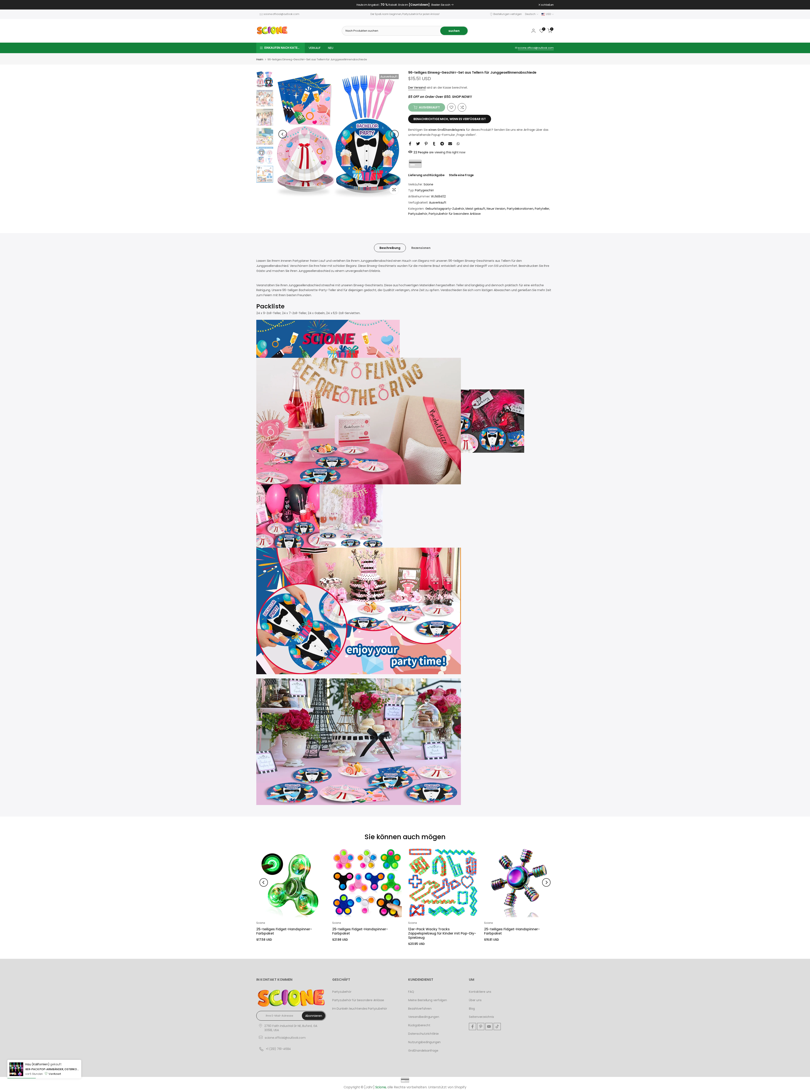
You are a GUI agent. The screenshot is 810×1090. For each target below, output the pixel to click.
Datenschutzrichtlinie (423, 1034)
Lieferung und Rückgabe (426, 175)
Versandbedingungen (423, 1017)
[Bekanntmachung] (405, 4)
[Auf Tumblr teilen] (434, 144)
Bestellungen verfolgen (507, 14)
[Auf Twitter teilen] (418, 144)
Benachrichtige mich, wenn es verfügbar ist (449, 119)
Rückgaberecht (419, 1025)
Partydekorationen (520, 209)
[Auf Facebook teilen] (410, 144)
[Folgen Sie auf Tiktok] (497, 1026)
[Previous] (282, 134)
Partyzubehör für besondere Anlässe (455, 214)
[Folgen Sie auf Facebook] (472, 1026)
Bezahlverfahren (420, 1008)
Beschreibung (389, 248)
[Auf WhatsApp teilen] (458, 144)
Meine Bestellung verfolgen (427, 1000)
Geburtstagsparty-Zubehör (444, 209)
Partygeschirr (424, 190)
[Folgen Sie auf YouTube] (489, 1026)
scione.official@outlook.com (281, 14)
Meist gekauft (475, 209)
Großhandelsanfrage (423, 1050)
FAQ (411, 992)
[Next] (394, 134)
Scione (428, 184)
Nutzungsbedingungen (424, 1042)
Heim (259, 59)
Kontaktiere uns (480, 992)
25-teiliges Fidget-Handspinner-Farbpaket (284, 931)
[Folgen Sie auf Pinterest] (480, 1026)
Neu (330, 48)
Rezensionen (421, 248)
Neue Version (496, 209)
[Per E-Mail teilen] (450, 144)
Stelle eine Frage (461, 175)
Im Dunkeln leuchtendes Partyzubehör (359, 1008)
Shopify (460, 1087)
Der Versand (417, 87)
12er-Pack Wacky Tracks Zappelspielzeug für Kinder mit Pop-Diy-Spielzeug (442, 933)
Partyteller (542, 209)
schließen (264, 5)
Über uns (475, 1000)
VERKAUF (315, 48)
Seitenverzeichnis (481, 1017)
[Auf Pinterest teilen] (426, 144)
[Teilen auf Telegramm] (442, 144)
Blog (472, 1008)
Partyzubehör (417, 214)
